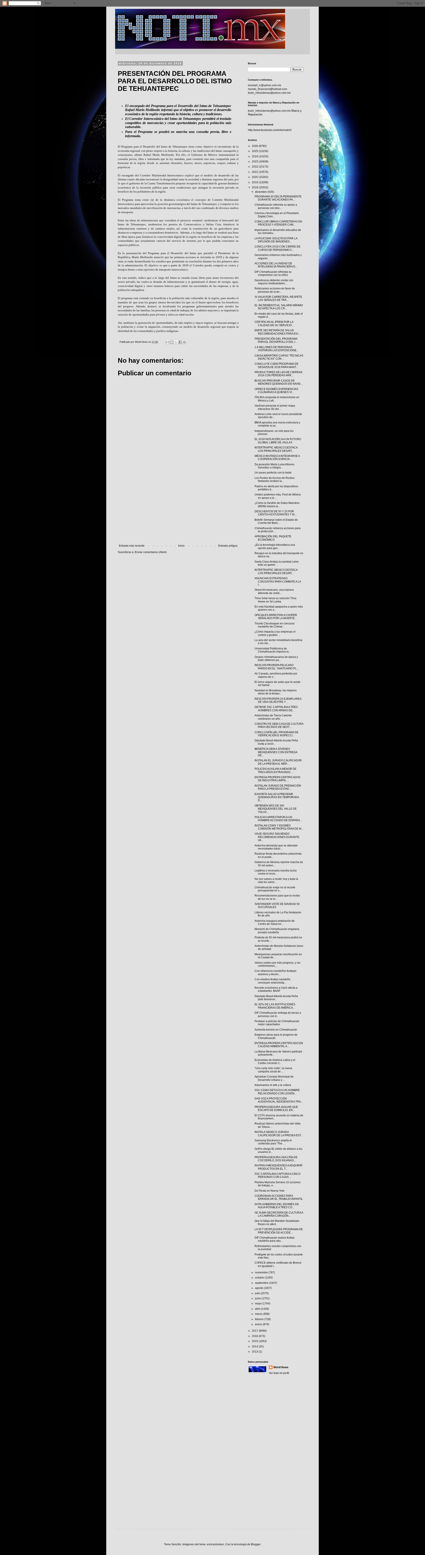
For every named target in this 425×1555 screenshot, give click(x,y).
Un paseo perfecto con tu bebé (273, 472)
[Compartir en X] (176, 342)
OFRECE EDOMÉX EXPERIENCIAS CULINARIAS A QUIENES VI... (276, 391)
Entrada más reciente (132, 545)
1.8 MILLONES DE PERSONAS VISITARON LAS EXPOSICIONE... (276, 349)
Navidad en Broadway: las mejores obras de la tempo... (276, 692)
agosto (259, 1288)
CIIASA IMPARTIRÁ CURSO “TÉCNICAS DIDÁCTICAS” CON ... (279, 357)
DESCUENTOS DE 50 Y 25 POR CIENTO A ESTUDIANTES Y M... (275, 513)
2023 (255, 161)
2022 (255, 166)
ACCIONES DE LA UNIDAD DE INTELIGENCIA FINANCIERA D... (276, 265)
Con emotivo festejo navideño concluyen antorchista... (272, 981)
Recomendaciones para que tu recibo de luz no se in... (277, 897)
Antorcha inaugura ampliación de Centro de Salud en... (275, 922)
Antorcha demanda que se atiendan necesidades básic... (276, 847)
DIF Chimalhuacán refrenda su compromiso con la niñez (273, 273)
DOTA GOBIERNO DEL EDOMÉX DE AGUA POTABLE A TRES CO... (277, 1206)
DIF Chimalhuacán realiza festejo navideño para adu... (275, 1239)
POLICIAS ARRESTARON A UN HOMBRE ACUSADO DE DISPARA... (278, 819)
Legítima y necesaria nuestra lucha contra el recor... (276, 872)
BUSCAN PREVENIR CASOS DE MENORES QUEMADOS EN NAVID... (279, 382)
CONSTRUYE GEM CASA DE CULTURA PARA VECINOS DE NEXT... (279, 725)
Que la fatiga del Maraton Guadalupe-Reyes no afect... (277, 1222)
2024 (255, 156)
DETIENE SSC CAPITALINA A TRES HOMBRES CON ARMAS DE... (276, 708)
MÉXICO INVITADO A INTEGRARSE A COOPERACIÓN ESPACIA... (277, 457)
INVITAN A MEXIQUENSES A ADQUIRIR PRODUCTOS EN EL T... (278, 1167)
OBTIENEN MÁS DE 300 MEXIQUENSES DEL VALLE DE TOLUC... (276, 809)
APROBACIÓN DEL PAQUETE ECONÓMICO (273, 538)
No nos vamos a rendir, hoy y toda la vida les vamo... (276, 880)
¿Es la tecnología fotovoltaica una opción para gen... (275, 546)
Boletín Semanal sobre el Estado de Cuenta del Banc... (276, 521)
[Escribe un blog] (172, 342)
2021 (255, 171)
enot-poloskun (215, 1544)
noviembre (262, 1272)
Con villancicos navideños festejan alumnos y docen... (275, 972)
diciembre (261, 191)
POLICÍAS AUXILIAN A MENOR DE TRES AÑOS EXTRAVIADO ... (275, 770)
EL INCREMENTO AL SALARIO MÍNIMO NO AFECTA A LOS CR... (279, 307)
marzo (259, 1313)
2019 (255, 182)
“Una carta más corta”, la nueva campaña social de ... (273, 1070)
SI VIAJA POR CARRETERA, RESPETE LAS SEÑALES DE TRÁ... (278, 298)
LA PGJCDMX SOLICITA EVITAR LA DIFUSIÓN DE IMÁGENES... (276, 240)
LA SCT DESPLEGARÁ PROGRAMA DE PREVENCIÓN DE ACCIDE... (279, 1231)
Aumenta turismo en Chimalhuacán (276, 1029)
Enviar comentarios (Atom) (151, 552)
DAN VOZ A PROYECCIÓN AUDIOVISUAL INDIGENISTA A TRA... (279, 1100)
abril (258, 1308)
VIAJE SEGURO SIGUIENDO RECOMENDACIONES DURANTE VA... (277, 837)
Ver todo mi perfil (279, 1373)
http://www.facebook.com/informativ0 (270, 130)
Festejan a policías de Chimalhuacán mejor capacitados (277, 1023)
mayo (258, 1303)
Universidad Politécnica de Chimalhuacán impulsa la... (273, 650)
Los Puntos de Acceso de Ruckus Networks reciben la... (275, 479)
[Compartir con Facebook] (180, 342)
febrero (259, 1319)
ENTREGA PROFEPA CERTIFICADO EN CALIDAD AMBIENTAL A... (279, 1045)
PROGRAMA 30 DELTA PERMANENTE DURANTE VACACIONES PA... (278, 198)
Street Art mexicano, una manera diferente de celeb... (274, 591)
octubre (260, 1277)
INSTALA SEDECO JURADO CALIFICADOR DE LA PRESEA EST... (279, 1133)
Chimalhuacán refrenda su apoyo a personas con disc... (276, 206)
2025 (255, 151)
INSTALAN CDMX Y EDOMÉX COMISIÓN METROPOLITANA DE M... (279, 827)
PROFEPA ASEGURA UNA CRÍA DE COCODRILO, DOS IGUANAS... (276, 1159)
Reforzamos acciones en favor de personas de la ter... (275, 290)
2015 (255, 1341)
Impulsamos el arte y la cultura (273, 1085)
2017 (255, 1330)
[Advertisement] (178, 508)
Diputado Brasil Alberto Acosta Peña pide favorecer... (276, 998)
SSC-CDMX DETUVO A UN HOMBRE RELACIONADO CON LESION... (277, 1092)
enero (259, 1324)
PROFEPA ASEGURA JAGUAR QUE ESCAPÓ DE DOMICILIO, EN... (276, 1108)
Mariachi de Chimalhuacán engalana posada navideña (277, 931)
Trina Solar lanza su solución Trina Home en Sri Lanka (275, 600)
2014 (255, 1346)
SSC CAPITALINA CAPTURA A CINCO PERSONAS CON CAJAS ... (277, 1175)
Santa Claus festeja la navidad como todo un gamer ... (277, 563)
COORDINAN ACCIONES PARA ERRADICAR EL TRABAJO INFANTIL (279, 1197)
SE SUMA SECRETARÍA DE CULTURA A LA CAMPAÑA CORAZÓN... (279, 1214)
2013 (255, 1351)
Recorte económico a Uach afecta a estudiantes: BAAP (276, 989)
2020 (255, 177)
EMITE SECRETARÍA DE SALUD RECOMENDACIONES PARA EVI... (277, 332)
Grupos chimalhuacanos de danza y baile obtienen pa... (276, 658)
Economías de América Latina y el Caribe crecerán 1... (275, 1061)
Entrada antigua (228, 545)
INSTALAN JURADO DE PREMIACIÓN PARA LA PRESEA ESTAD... (278, 787)
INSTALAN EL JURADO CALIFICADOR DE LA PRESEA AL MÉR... (278, 762)
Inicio (181, 545)
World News (280, 1367)
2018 (255, 187)
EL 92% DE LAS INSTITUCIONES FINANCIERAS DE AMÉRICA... (275, 1006)
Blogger (255, 1544)
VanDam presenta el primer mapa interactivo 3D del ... (275, 407)
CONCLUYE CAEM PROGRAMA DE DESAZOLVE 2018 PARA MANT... (276, 365)
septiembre (262, 1282)
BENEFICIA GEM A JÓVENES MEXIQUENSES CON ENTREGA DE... (276, 752)
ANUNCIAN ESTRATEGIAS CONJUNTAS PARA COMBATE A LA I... (278, 581)
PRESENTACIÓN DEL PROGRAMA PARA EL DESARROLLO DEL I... (276, 340)
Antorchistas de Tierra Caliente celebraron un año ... (273, 717)
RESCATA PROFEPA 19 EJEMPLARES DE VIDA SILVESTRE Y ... (278, 700)
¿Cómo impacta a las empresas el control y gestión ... (275, 633)
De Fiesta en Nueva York (269, 1190)
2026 (255, 146)
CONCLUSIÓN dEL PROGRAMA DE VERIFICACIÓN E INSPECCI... (276, 734)
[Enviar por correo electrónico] (167, 342)
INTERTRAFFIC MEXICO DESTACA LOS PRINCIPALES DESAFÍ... (276, 449)
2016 (255, 1336)
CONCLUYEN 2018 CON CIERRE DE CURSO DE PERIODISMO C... (277, 248)
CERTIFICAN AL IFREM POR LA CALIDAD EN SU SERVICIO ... (274, 323)
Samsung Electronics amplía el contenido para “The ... (273, 1142)
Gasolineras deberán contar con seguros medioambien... (274, 282)
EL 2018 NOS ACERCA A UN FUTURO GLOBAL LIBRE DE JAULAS (278, 441)
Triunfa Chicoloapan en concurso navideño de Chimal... (275, 625)
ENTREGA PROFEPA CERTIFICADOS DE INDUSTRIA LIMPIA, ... (277, 779)
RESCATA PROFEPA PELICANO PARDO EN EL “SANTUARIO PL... (277, 667)
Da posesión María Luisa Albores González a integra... (274, 466)
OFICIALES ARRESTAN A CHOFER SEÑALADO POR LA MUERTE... (276, 617)
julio (258, 1293)
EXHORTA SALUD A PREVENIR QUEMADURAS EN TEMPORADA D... (277, 797)
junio (258, 1298)
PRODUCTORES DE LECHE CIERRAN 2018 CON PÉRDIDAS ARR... (278, 374)
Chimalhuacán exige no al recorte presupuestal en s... (275, 889)
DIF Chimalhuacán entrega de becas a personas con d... (278, 1014)
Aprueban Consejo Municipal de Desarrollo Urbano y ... (274, 1078)
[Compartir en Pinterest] (184, 342)
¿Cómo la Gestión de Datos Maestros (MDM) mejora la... (277, 504)
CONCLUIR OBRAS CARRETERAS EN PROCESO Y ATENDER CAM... (278, 223)
